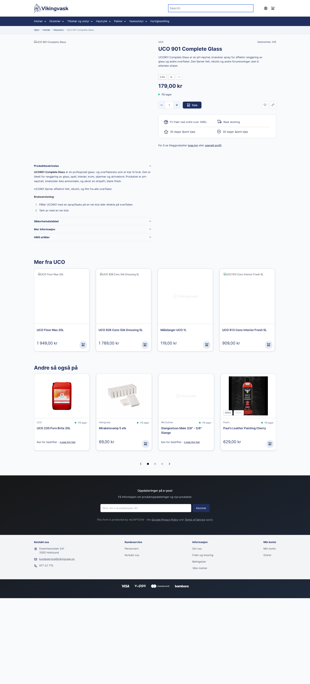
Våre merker (199, 568)
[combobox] (211, 8)
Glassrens (58, 29)
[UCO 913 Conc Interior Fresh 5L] (247, 296)
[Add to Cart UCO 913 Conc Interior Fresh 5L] (268, 344)
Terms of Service (195, 519)
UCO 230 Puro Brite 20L (53, 428)
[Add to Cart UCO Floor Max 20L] (83, 344)
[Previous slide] (140, 463)
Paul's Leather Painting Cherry (244, 428)
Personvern (131, 548)
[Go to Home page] (51, 8)
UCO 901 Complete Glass (80, 29)
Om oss (197, 548)
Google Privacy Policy (165, 519)
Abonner (201, 508)
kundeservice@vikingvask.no (57, 559)
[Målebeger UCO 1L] (185, 296)
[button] (148, 463)
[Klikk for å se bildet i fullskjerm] (93, 99)
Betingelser (199, 561)
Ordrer (267, 555)
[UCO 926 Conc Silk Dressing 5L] (123, 296)
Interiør (46, 29)
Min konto (269, 548)
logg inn (193, 145)
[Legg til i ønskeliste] (265, 105)
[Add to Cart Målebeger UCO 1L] (206, 344)
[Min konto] (265, 8)
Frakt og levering (202, 555)
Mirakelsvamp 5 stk (112, 428)
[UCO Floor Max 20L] (62, 296)
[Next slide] (169, 463)
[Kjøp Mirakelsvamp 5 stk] (145, 443)
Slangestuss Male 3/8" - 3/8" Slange (181, 430)
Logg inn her (68, 442)
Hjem (36, 29)
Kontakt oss (132, 555)
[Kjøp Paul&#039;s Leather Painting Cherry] (270, 443)
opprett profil (213, 145)
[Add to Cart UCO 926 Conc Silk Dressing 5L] (145, 344)
